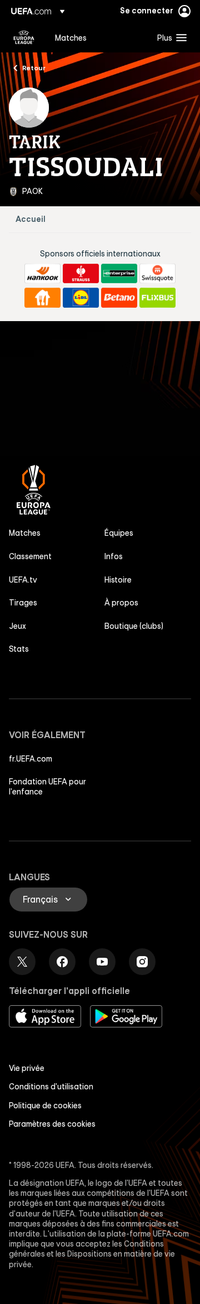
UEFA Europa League (24, 37)
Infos (113, 556)
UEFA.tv (23, 579)
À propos (121, 602)
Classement (30, 556)
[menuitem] (97, 37)
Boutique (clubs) (133, 626)
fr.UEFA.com (30, 758)
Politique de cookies (45, 1105)
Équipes (118, 533)
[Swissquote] (157, 274)
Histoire (118, 579)
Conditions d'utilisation (51, 1086)
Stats (19, 648)
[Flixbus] (157, 298)
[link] (71, 37)
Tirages (23, 602)
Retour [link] (34, 67)
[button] (169, 37)
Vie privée (26, 1068)
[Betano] (119, 298)
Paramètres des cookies (52, 1123)
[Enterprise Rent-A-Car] (119, 274)
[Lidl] (81, 298)
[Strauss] (81, 274)
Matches (25, 533)
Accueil (31, 219)
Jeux (17, 626)
